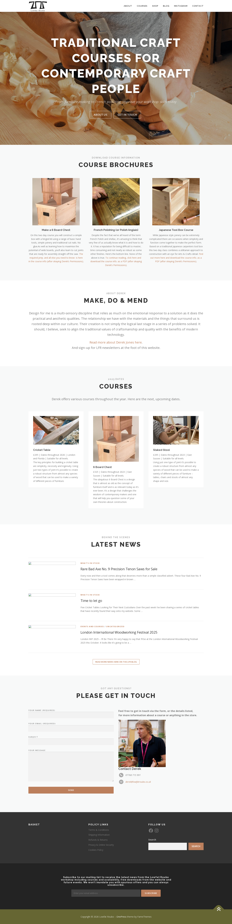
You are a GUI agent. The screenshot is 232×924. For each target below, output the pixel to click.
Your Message (37, 750)
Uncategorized (115, 626)
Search (152, 839)
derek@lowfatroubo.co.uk (138, 781)
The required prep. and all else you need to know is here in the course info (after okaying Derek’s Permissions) (56, 257)
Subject (33, 737)
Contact (198, 6)
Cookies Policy (95, 849)
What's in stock (90, 563)
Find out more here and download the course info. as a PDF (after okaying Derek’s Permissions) (176, 257)
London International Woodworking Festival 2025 (118, 632)
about (128, 6)
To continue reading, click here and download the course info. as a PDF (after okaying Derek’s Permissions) (116, 261)
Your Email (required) (42, 723)
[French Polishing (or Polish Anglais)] (116, 201)
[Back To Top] (218, 909)
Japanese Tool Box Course (176, 229)
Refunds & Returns (98, 839)
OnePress (121, 916)
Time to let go (91, 600)
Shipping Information (99, 834)
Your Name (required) (41, 710)
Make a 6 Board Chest (56, 229)
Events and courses (92, 626)
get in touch (127, 114)
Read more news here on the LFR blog (116, 661)
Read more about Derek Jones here (115, 342)
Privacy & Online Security (101, 844)
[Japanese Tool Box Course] (176, 201)
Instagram (180, 6)
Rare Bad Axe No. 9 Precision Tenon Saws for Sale (118, 568)
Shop (155, 6)
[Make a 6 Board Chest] (56, 201)
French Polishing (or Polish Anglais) (116, 229)
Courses (142, 6)
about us (100, 114)
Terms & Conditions (98, 829)
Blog (166, 6)
